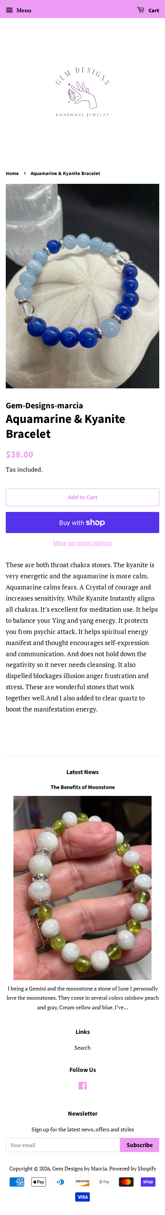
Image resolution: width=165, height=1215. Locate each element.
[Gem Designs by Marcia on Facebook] (82, 1087)
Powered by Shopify (132, 1168)
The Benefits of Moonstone (83, 787)
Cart (153, 11)
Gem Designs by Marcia (79, 1168)
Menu (23, 10)
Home (12, 173)
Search (82, 1047)
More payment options (82, 542)
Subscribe (140, 1145)
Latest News (82, 772)
